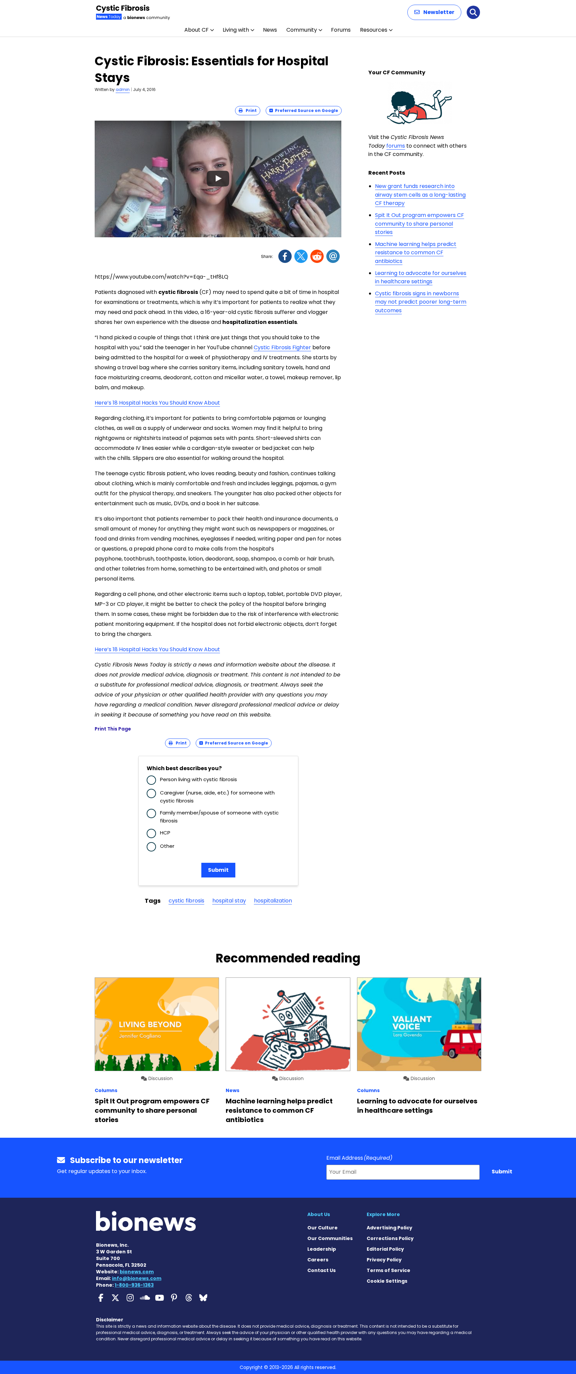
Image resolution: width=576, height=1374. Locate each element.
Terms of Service (388, 1270)
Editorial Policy (385, 1249)
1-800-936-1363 (134, 1285)
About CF (196, 30)
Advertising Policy (389, 1227)
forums (395, 146)
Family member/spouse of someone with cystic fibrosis (219, 816)
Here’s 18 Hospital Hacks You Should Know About (157, 403)
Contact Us (321, 1270)
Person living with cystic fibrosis (198, 779)
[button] (434, 12)
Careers (317, 1259)
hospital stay (229, 900)
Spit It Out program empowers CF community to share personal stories (419, 223)
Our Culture (322, 1227)
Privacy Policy (384, 1259)
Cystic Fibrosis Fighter (282, 347)
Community (301, 30)
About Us (318, 1214)
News (270, 30)
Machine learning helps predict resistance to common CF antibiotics (415, 252)
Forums (341, 30)
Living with (236, 30)
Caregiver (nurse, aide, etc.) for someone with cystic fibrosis (217, 796)
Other (167, 845)
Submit (218, 870)
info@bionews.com (136, 1278)
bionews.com (137, 1271)
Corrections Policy (390, 1238)
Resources (373, 30)
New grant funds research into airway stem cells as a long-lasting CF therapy (420, 194)
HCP (165, 832)
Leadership (321, 1249)
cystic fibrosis (186, 900)
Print (250, 110)
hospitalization (273, 900)
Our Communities (330, 1238)
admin (123, 89)
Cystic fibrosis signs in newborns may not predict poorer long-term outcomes (420, 302)
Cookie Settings (387, 1281)
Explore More (383, 1214)
